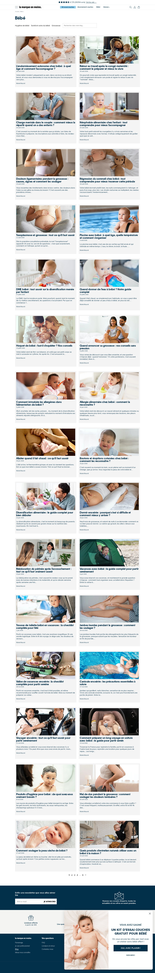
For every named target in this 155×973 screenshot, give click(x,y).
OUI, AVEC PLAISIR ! (130, 948)
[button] (130, 7)
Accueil (17, 11)
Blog (16, 949)
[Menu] (16, 7)
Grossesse (56, 25)
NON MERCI (130, 955)
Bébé (21, 11)
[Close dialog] (150, 914)
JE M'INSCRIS (50, 901)
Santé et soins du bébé (40, 25)
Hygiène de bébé (22, 25)
